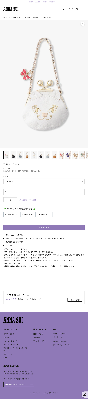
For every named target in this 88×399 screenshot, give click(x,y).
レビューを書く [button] (75, 299)
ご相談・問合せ (8, 334)
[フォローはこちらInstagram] (54, 337)
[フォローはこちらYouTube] (58, 345)
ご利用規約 (36, 337)
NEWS (5, 358)
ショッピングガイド (10, 341)
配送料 (14, 171)
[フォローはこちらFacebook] (58, 337)
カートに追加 (44, 227)
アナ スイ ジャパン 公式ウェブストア (13, 17)
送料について (7, 354)
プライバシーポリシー (10, 344)
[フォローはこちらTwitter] (61, 337)
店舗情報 (6, 337)
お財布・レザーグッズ (33, 17)
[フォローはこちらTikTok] (54, 345)
